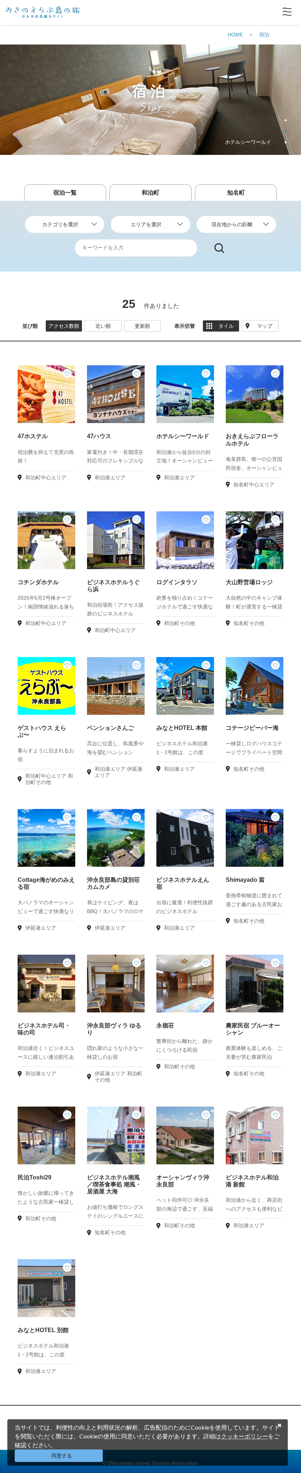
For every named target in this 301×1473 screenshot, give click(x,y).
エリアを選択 (146, 224)
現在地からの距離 (232, 224)
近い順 (103, 326)
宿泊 (264, 35)
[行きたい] (67, 373)
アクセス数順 (63, 326)
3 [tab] (285, 142)
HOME (235, 35)
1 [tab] (285, 120)
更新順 (142, 326)
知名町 (236, 192)
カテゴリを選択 (60, 224)
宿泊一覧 (65, 192)
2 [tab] (285, 131)
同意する (61, 1456)
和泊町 (150, 192)
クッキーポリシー (244, 1436)
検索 (219, 248)
